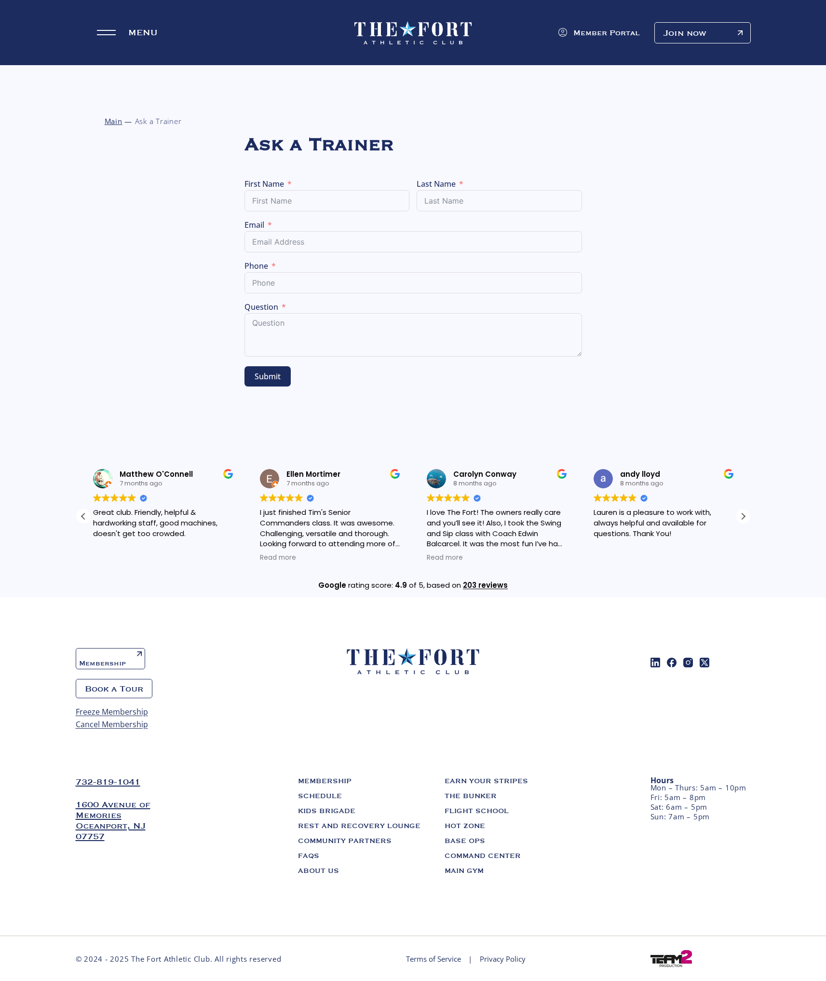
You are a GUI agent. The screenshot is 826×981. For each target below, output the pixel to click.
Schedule (320, 796)
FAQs (308, 855)
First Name (264, 184)
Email (254, 225)
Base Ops (465, 840)
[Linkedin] (655, 662)
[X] (704, 662)
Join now (685, 33)
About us (318, 870)
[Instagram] (688, 662)
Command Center (483, 855)
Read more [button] (278, 557)
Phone (256, 266)
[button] (743, 516)
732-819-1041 (108, 781)
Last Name (436, 184)
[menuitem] (655, 662)
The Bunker (471, 796)
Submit (268, 376)
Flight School (477, 811)
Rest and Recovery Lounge (359, 825)
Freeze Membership (112, 711)
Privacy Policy (503, 959)
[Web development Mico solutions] (671, 958)
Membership (102, 663)
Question (261, 307)
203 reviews (485, 585)
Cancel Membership (112, 724)
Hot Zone (465, 825)
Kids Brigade (326, 811)
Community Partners (345, 840)
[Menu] (106, 32)
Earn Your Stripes (486, 781)
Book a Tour (114, 688)
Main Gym (464, 870)
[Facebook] (672, 662)
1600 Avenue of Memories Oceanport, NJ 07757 (113, 820)
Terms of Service (433, 959)
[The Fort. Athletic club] (413, 32)
